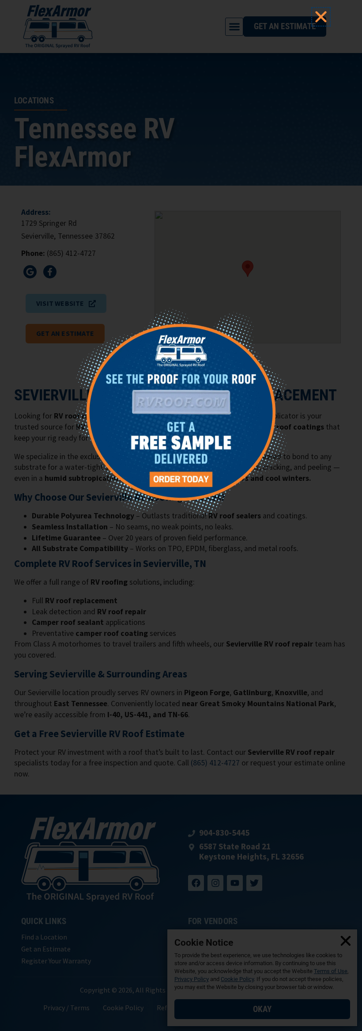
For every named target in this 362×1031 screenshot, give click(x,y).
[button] (321, 17)
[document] (181, 515)
